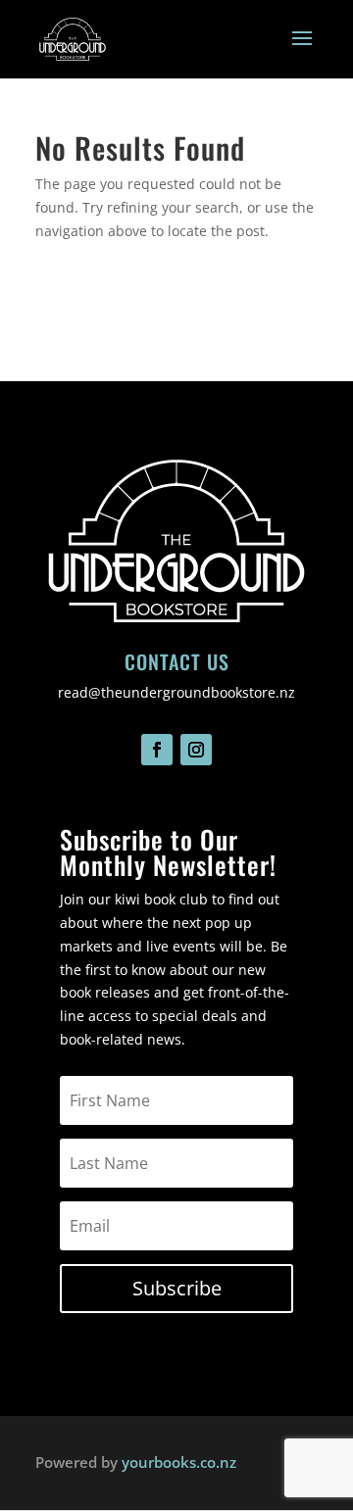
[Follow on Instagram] (196, 749)
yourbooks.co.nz (179, 1462)
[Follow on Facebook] (157, 749)
